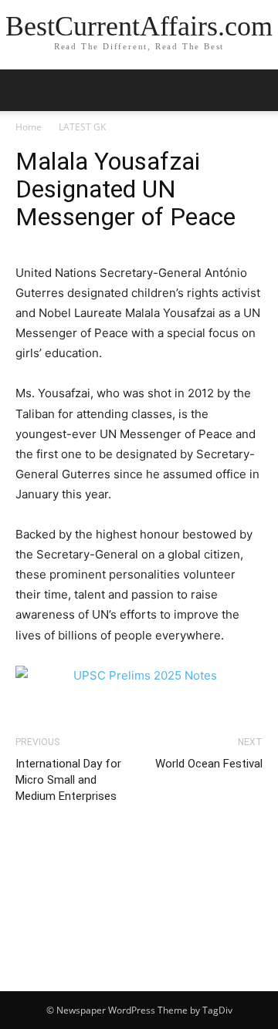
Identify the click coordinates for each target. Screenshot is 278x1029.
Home (28, 126)
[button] (256, 90)
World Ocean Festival (209, 764)
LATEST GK (82, 126)
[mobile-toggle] (26, 90)
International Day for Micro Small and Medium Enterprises (68, 780)
